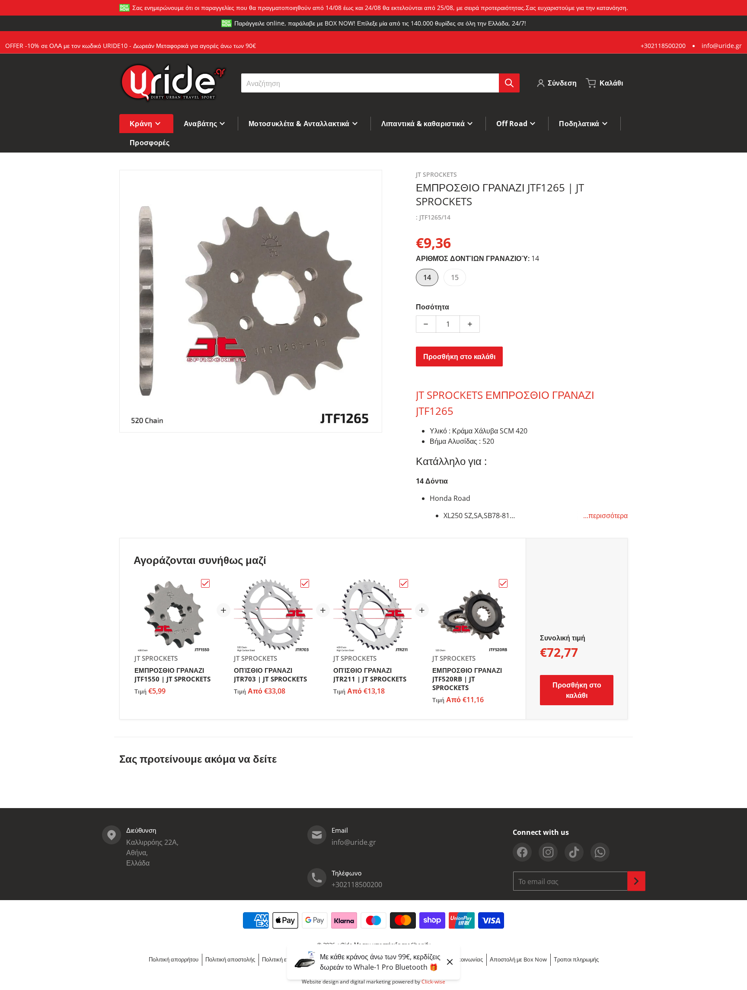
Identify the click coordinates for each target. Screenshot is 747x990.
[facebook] (522, 852)
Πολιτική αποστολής (230, 959)
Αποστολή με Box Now (518, 959)
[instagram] (548, 852)
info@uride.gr (722, 45)
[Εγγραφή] (636, 881)
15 (455, 277)
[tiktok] (574, 852)
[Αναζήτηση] (509, 82)
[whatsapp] (600, 852)
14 (427, 277)
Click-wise (433, 981)
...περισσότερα (605, 515)
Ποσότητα (432, 307)
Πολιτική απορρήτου (173, 959)
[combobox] (380, 82)
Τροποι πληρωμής (576, 959)
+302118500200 (663, 45)
